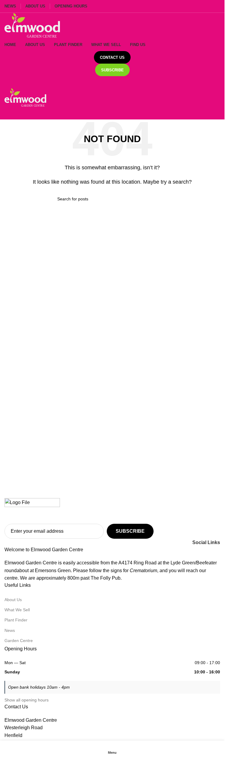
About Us (13, 599)
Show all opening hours (26, 700)
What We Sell (17, 609)
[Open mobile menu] (112, 82)
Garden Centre (18, 640)
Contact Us (112, 57)
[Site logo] (32, 25)
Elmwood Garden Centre (30, 720)
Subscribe (112, 70)
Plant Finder (15, 620)
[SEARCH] (165, 199)
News (9, 630)
